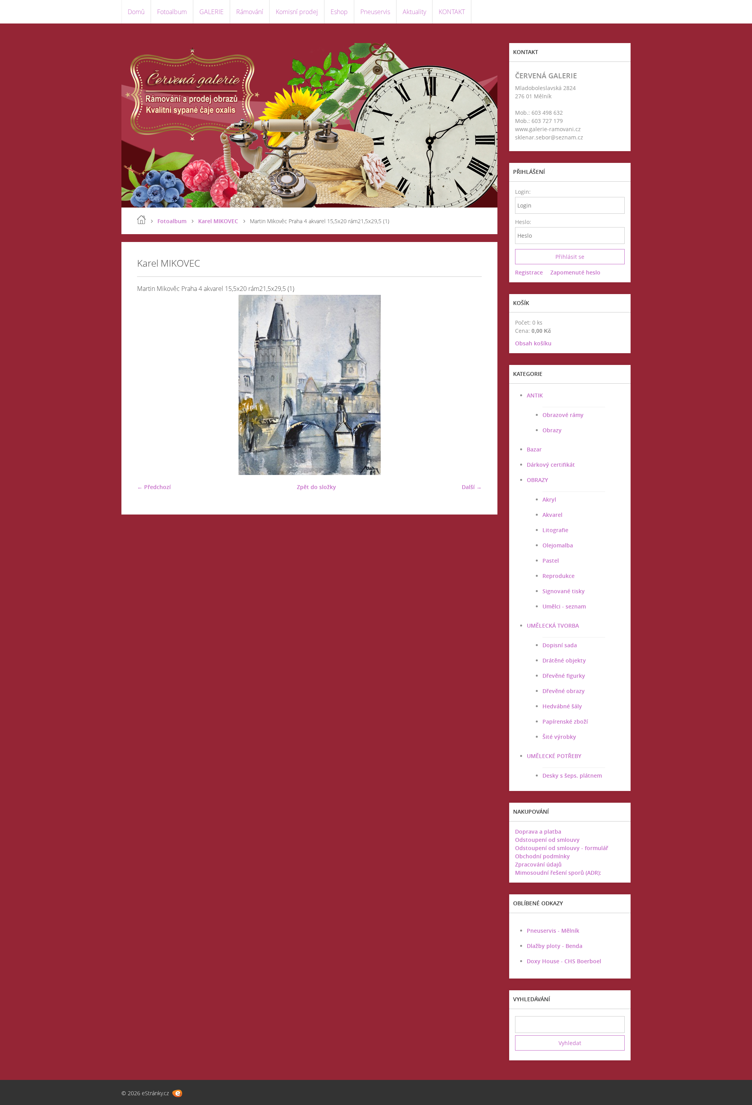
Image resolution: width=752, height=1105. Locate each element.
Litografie (555, 530)
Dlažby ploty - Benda (554, 946)
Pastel (550, 560)
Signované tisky (563, 591)
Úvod (141, 219)
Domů (136, 11)
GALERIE (211, 11)
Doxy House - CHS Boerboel (564, 961)
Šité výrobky (559, 736)
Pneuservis (375, 11)
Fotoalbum (172, 11)
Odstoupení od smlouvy (547, 839)
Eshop (339, 11)
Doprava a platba (538, 831)
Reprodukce (558, 576)
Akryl (549, 499)
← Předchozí (154, 487)
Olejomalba (557, 545)
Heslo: (522, 222)
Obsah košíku (533, 343)
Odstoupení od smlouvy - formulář (561, 848)
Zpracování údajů (538, 864)
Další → (472, 487)
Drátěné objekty (564, 660)
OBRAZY (537, 480)
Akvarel (552, 514)
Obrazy (552, 430)
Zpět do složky (316, 487)
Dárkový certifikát (551, 464)
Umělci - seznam (564, 606)
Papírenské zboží (565, 721)
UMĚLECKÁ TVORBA (553, 625)
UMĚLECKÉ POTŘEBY (554, 756)
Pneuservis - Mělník (553, 930)
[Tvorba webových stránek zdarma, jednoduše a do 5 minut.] (177, 1093)
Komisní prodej (297, 11)
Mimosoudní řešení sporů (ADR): (558, 872)
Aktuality (414, 11)
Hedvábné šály (562, 706)
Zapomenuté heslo (575, 272)
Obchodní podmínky (542, 856)
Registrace (529, 272)
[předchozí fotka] (150, 385)
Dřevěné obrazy (563, 691)
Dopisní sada (559, 645)
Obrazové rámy (563, 415)
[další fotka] (469, 385)
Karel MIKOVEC (218, 221)
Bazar (534, 449)
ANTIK (535, 395)
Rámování (249, 11)
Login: (522, 191)
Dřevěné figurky (563, 675)
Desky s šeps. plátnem (572, 775)
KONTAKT (452, 11)
